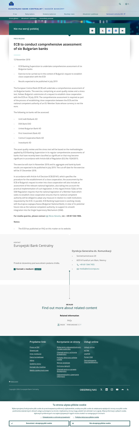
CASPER (87, 354)
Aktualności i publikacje (90, 14)
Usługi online (89, 347)
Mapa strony (14, 381)
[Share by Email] (122, 31)
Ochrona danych (63, 366)
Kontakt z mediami (25, 269)
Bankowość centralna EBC (114, 14)
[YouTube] (117, 389)
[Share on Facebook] (109, 31)
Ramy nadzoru (30, 14)
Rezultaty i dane (69, 14)
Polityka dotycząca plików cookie (87, 417)
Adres (32, 360)
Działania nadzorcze (49, 14)
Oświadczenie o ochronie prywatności (56, 417)
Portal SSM (88, 357)
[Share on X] (102, 31)
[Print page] (92, 31)
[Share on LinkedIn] (116, 31)
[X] (101, 389)
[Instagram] (112, 389)
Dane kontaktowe (36, 357)
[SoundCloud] (122, 389)
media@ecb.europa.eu (89, 269)
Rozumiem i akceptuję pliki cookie (39, 423)
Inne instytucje (35, 354)
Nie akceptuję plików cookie (100, 423)
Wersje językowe (63, 363)
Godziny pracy (35, 364)
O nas (15, 14)
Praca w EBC (35, 347)
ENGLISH (62, 324)
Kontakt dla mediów (38, 367)
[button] (123, 4)
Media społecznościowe (39, 370)
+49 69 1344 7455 (87, 265)
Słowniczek (34, 351)
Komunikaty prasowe (46, 18)
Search (120, 4)
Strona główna (13, 18)
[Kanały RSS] (127, 389)
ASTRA (86, 351)
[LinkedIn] (106, 389)
